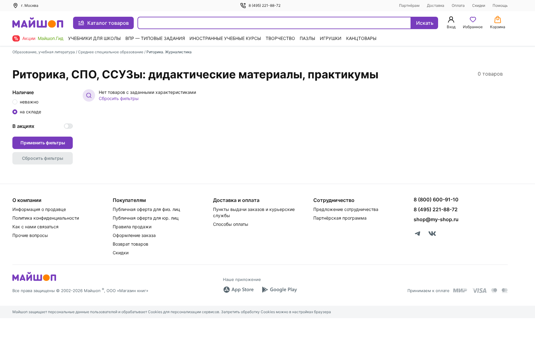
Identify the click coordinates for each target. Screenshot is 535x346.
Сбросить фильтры (119, 98)
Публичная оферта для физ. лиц (146, 209)
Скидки (478, 5)
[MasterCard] (494, 290)
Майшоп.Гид (50, 38)
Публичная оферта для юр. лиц (146, 218)
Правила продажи (132, 226)
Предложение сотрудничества (345, 209)
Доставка (435, 5)
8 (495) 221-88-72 (265, 5)
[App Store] (238, 289)
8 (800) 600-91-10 (436, 199)
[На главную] (37, 23)
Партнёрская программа (340, 218)
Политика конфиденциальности (45, 218)
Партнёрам (409, 5)
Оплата (458, 5)
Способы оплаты (230, 224)
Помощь (500, 5)
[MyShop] (34, 280)
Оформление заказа (134, 235)
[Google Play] (279, 289)
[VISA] (479, 290)
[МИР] (460, 290)
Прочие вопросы (30, 235)
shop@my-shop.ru (436, 219)
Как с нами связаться (35, 226)
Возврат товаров (130, 244)
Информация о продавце (39, 209)
